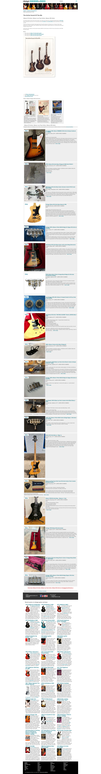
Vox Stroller (34, 747)
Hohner (39, 770)
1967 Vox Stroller (30, 746)
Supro (64, 766)
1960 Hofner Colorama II (63, 651)
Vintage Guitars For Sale (55, 596)
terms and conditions (69, 126)
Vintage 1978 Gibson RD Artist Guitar (54, 528)
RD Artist (61, 20)
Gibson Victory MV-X (51, 621)
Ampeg (26, 762)
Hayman (39, 768)
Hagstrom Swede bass (36, 605)
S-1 (31, 697)
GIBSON (24, 10)
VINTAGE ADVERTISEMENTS (32, 10)
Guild (38, 765)
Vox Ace (29, 708)
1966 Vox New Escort (46, 699)
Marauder (50, 669)
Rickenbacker (52, 770)
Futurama (26, 768)
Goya (38, 763)
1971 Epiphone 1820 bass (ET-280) (32, 668)
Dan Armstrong (27, 764)
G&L (25, 769)
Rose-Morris (37, 622)
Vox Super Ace (34, 700)
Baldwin (26, 763)
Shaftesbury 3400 (49, 606)
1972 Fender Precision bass (64, 730)
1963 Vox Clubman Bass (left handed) (47, 746)
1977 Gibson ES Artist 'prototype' (62, 746)
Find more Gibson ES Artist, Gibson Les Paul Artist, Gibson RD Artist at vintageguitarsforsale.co (50, 588)
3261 (60, 725)
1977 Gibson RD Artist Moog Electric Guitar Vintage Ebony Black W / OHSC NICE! (61, 558)
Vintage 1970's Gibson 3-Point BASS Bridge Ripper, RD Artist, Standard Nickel (60, 576)
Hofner (39, 769)
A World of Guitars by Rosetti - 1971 (31, 636)
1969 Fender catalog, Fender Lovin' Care (62, 699)
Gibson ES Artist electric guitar (36, 33)
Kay (51, 764)
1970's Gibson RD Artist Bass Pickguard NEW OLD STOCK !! (59, 164)
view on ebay (57, 143)
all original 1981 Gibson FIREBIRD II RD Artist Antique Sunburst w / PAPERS (61, 131)
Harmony (39, 767)
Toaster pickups (65, 664)
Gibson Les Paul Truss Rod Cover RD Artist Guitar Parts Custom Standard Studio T (61, 481)
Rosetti (64, 624)
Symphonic (49, 717)
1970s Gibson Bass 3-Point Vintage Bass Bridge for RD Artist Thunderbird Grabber (60, 275)
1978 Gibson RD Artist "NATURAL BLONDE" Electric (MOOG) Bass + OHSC (61, 315)
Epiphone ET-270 (65, 607)
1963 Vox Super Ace (30, 699)
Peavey (51, 769)
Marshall (52, 765)
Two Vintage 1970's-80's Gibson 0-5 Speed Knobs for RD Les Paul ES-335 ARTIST (61, 298)
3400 (31, 626)
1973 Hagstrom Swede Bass (32, 604)
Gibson (39, 762)
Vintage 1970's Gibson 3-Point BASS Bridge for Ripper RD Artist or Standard (61, 228)
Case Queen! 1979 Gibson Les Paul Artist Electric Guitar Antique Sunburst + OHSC (61, 362)
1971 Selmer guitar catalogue (46, 636)
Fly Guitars (53, 595)
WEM (64, 768)
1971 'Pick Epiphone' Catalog (62, 668)
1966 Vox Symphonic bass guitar (48, 715)
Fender (26, 767)
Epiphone (26, 766)
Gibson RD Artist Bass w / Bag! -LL (54, 435)
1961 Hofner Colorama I (31, 651)
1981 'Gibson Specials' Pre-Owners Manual (32, 683)
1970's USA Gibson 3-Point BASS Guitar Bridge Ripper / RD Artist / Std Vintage (61, 418)
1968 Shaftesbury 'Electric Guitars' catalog (64, 715)
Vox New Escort (50, 700)
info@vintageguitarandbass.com (32, 595)
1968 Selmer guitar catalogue (62, 636)
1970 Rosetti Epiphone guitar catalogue (63, 621)
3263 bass (51, 690)
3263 (59, 726)
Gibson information (30, 95)
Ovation (51, 768)
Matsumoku (53, 608)
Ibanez (51, 762)
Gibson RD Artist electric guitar (36, 35)
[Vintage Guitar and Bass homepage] (34, 1)
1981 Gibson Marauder (47, 667)
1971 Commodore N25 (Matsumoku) (47, 652)
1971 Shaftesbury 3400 (31, 620)
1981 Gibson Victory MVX (48, 620)
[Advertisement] (43, 85)
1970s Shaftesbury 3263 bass (47, 683)
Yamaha (64, 769)
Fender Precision (49, 721)
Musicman (52, 767)
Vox (64, 767)
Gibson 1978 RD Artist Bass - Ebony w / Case (56, 498)
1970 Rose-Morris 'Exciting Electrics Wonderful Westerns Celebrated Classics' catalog (32, 732)
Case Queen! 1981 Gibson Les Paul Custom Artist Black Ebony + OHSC (60, 401)
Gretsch (39, 764)
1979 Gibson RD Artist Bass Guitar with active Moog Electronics (61, 244)
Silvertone (65, 765)
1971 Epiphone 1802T (62, 604)
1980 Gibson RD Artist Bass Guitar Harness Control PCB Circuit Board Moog (60, 187)
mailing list (28, 596)
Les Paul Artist (50, 21)
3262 (68, 725)
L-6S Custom (36, 697)
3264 (69, 722)
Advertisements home (29, 96)
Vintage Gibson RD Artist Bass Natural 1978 (56, 204)
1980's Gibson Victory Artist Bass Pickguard (56, 344)
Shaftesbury (32, 621)
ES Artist (44, 21)
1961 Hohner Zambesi (63, 683)
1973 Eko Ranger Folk (31, 714)
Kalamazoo (52, 763)
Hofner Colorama (33, 652)
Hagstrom (39, 766)
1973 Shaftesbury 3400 (47, 604)
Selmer (39, 654)
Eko (25, 765)
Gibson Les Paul (46, 616)
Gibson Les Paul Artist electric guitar (37, 34)
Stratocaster (43, 632)
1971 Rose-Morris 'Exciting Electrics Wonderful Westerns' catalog (48, 732)
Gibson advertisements (30, 94)
